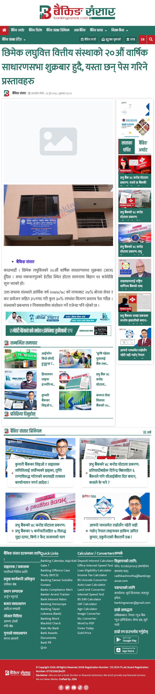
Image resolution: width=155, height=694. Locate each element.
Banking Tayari (50, 609)
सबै (149, 432)
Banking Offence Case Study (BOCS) (55, 573)
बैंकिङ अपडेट (17, 30)
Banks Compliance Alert (57, 589)
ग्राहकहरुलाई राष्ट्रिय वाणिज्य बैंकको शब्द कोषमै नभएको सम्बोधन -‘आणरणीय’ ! (133, 288)
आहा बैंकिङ (80, 30)
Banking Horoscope (53, 604)
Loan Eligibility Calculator (94, 570)
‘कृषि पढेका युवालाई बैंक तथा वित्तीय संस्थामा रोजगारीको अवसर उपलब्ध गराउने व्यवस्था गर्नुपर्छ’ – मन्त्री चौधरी (103, 358)
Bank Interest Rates (54, 599)
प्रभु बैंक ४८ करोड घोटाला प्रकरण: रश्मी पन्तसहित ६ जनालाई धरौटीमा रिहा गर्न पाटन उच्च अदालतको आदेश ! (103, 379)
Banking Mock (50, 618)
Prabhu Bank (125, 170)
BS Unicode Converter (92, 580)
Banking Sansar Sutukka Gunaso (56, 582)
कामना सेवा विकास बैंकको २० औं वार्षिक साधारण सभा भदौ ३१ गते (103, 400)
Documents (48, 638)
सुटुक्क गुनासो (113, 39)
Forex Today (86, 628)
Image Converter (89, 613)
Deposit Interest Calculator (96, 560)
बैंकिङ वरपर (96, 30)
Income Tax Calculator (92, 575)
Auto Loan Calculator (91, 584)
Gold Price (84, 633)
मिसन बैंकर (117, 30)
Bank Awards (49, 633)
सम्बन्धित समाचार (23, 343)
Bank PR (46, 642)
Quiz (44, 647)
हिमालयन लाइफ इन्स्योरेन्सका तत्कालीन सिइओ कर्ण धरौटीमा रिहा (48, 379)
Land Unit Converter (91, 589)
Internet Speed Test (91, 594)
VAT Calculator (87, 604)
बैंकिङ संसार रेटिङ (12, 39)
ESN (74, 679)
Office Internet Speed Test (95, 565)
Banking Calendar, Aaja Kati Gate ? (59, 563)
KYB (132, 39)
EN (142, 39)
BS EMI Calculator (89, 599)
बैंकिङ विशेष (35, 30)
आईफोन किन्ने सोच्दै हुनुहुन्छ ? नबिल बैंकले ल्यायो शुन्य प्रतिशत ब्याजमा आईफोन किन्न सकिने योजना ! (49, 358)
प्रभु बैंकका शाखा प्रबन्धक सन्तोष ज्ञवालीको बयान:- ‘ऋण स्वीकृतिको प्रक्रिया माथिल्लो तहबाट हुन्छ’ (134, 323)
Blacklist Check (51, 623)
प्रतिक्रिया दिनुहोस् (22, 414)
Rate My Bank (50, 628)
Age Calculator (87, 609)
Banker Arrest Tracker (55, 594)
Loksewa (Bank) (51, 613)
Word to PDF (86, 623)
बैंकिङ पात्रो (90, 39)
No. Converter (87, 618)
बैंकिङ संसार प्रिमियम (57, 30)
